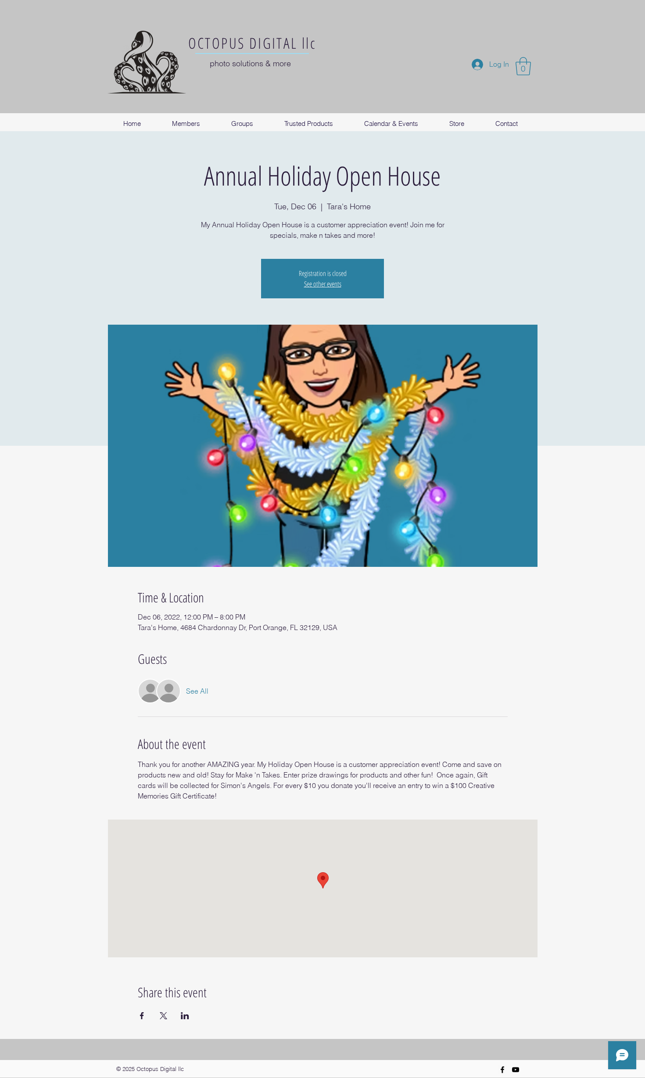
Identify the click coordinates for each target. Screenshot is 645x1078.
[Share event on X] (163, 1015)
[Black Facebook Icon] (502, 1069)
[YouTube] (515, 1069)
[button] (523, 66)
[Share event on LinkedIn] (185, 1015)
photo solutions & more (250, 63)
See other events (322, 284)
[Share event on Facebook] (142, 1015)
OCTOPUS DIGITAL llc (252, 43)
